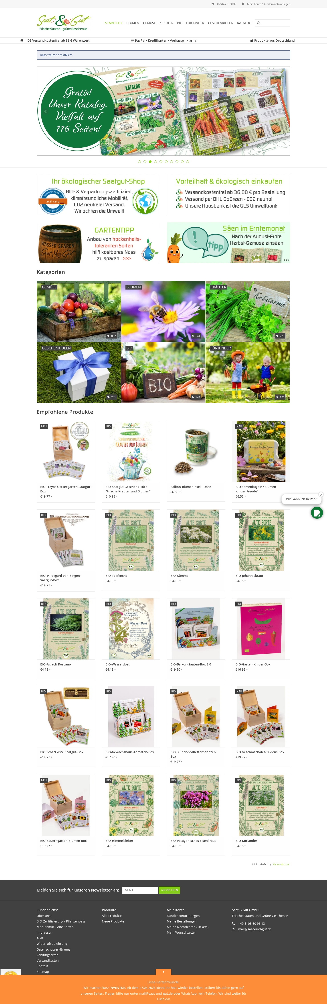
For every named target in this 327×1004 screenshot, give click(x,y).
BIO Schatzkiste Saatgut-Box (61, 752)
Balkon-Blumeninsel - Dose (190, 487)
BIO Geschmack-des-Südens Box (260, 752)
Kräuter (166, 23)
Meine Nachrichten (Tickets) (187, 927)
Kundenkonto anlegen (183, 916)
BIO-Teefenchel (116, 575)
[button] (317, 512)
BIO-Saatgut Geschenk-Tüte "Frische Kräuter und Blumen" (128, 489)
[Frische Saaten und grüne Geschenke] (65, 23)
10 (187, 161)
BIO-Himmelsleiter (119, 841)
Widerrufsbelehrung (52, 943)
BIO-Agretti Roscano (55, 664)
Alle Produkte (112, 916)
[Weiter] (282, 111)
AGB (40, 938)
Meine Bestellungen (182, 921)
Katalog (244, 23)
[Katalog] (163, 111)
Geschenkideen (220, 23)
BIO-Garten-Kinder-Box (253, 664)
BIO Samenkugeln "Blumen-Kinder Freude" (256, 489)
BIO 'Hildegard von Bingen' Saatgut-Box (60, 577)
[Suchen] (257, 23)
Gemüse (149, 23)
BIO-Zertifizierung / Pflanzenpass (61, 921)
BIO (179, 23)
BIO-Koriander (246, 841)
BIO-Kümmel (179, 575)
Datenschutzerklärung (53, 949)
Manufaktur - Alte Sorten (55, 927)
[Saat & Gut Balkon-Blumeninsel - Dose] (196, 451)
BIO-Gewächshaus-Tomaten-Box (129, 752)
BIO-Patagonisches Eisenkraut (193, 841)
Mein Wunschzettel (181, 932)
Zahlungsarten (48, 955)
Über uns (43, 916)
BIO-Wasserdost (117, 664)
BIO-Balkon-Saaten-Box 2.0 (190, 664)
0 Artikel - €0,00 (226, 4)
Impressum (45, 932)
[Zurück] (45, 111)
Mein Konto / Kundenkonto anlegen (268, 4)
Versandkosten (281, 864)
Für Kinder (195, 23)
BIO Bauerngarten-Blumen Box (63, 841)
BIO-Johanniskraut (249, 575)
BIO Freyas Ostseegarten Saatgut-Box (65, 489)
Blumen (132, 23)
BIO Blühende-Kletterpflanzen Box (193, 754)
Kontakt (42, 966)
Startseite (114, 23)
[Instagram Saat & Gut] (286, 890)
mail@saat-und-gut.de (255, 929)
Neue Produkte (113, 921)
